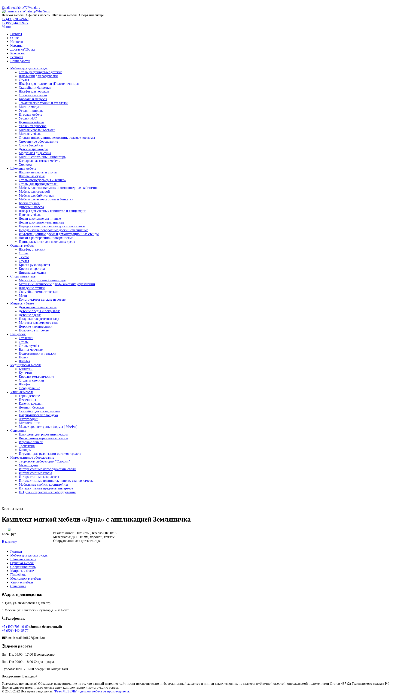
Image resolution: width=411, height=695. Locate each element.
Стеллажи (26, 338)
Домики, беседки (31, 407)
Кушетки (25, 372)
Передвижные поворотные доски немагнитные (53, 230)
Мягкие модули (30, 107)
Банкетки (26, 369)
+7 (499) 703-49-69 (15, 19)
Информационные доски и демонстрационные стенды (59, 234)
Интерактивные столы (35, 473)
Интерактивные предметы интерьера (46, 488)
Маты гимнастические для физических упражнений (57, 284)
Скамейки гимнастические (38, 292)
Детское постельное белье (38, 307)
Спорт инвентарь (23, 276)
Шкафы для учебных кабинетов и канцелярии (52, 211)
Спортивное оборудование (38, 141)
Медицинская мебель (25, 365)
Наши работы (20, 61)
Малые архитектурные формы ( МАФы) (48, 426)
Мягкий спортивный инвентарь (42, 157)
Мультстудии (28, 465)
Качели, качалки (31, 403)
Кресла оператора (32, 268)
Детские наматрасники (35, 326)
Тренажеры (27, 446)
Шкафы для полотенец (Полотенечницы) (49, 83)
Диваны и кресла (31, 207)
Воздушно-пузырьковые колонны (43, 438)
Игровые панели (31, 442)
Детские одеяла (30, 315)
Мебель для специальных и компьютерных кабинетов (58, 187)
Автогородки (28, 419)
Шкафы (24, 361)
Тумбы (24, 257)
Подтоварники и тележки (37, 353)
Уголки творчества (32, 126)
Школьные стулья (32, 176)
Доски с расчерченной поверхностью (46, 238)
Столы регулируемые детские (40, 72)
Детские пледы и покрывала (39, 311)
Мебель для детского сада (29, 68)
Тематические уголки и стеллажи (43, 103)
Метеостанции (29, 423)
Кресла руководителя (34, 265)
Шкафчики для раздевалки (38, 76)
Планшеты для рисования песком (43, 434)
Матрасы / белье (22, 303)
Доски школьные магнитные (40, 218)
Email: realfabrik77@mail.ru (21, 7)
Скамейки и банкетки (35, 87)
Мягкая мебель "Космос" (37, 130)
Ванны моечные (31, 349)
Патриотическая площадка (38, 415)
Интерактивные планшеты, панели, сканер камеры (56, 480)
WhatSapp (43, 11)
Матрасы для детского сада (38, 322)
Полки (23, 357)
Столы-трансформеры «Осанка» (42, 180)
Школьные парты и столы (38, 172)
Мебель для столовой (34, 191)
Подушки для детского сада (39, 319)
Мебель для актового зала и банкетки (46, 199)
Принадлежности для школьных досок (47, 241)
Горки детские (29, 396)
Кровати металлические (36, 376)
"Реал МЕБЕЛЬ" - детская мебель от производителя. (92, 691)
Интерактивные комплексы (39, 477)
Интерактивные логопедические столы (47, 469)
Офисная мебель (22, 245)
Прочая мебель (29, 214)
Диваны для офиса (32, 272)
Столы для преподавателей (38, 184)
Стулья (24, 80)
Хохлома (25, 164)
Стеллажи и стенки (33, 95)
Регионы (16, 57)
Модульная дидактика (35, 153)
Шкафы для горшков (34, 91)
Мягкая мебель (29, 134)
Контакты (17, 53)
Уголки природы (31, 110)
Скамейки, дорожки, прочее (39, 411)
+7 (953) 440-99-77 (15, 23)
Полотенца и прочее (34, 330)
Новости (16, 41)
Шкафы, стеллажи (32, 249)
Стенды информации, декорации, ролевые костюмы (57, 137)
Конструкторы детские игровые (42, 299)
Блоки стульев (29, 203)
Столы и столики (31, 380)
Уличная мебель (21, 392)
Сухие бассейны (31, 145)
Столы (23, 253)
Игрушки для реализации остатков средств (50, 453)
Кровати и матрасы (33, 99)
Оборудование (29, 388)
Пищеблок (18, 334)
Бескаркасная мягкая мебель (39, 161)
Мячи (23, 295)
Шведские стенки (32, 288)
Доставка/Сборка (22, 49)
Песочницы (27, 399)
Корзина (16, 45)
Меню (6, 26)
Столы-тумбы (29, 346)
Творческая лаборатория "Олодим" (44, 461)
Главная (16, 34)
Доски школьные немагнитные (41, 222)
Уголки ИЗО (28, 118)
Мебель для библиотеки (36, 195)
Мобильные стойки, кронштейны (43, 484)
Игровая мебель (30, 114)
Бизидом (25, 450)
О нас (14, 38)
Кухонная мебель (31, 122)
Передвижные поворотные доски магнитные (52, 226)
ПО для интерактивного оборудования (47, 492)
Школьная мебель (23, 168)
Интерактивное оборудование (32, 457)
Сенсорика (18, 430)
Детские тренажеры (33, 149)
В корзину (9, 541)
